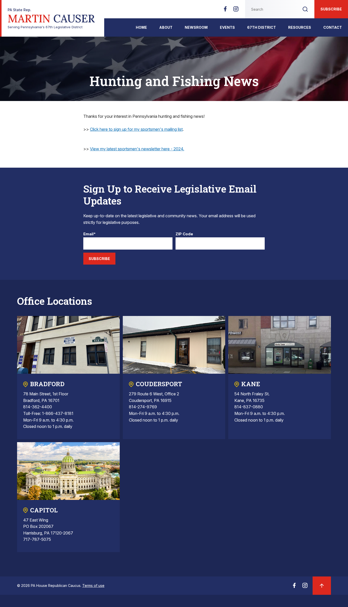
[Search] (305, 9)
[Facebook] (225, 10)
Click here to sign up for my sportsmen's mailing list (136, 129)
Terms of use (93, 585)
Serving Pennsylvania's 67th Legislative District (51, 18)
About (165, 27)
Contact (332, 27)
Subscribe (331, 9)
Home (141, 27)
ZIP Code (184, 234)
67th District (261, 27)
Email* (89, 234)
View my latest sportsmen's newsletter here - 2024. (137, 148)
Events (227, 27)
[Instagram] (236, 10)
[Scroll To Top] (322, 585)
